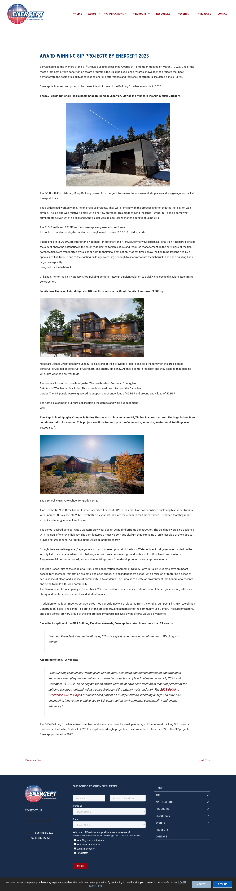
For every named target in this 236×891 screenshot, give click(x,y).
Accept (201, 884)
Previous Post (32, 760)
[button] (98, 14)
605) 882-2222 (44, 832)
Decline (222, 884)
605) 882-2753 (40, 837)
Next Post (206, 760)
